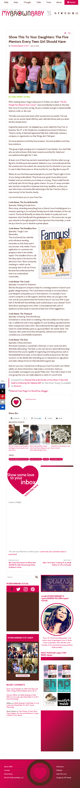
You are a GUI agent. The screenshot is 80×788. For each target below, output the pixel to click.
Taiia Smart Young (56, 459)
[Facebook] (2, 386)
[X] (2, 391)
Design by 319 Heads (63, 778)
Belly (6, 2)
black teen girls (35, 459)
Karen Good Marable (13, 689)
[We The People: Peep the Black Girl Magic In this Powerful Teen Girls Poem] (19, 444)
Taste (48, 2)
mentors (45, 459)
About (59, 2)
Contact (7, 770)
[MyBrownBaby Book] (50, 671)
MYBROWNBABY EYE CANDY (20, 637)
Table (38, 2)
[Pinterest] (2, 396)
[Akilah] (50, 685)
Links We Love (61, 774)
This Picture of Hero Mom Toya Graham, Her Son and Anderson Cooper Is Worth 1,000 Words (22, 713)
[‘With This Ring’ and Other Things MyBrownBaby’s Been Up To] (30, 650)
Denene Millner (12, 695)
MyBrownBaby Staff (20, 46)
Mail (27, 399)
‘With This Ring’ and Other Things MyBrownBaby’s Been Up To (22, 690)
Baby (16, 2)
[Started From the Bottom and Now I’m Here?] (61, 444)
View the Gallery (22, 676)
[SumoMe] (2, 407)
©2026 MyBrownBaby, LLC (14, 778)
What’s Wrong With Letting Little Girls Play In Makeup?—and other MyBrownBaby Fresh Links (40, 449)
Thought (27, 2)
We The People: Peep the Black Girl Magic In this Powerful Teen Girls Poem (19, 448)
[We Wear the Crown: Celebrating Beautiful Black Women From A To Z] (15, 650)
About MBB (8, 767)
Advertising (8, 774)
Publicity (59, 770)
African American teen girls (18, 459)
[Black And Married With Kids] (50, 699)
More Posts (32, 399)
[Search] (36, 577)
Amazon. (18, 386)
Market (72, 2)
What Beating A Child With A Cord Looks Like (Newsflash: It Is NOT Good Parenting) (22, 697)
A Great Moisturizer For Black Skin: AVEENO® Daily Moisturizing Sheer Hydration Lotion (22, 565)
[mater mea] (64, 699)
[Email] (2, 401)
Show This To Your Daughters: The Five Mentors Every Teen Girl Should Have (38, 39)
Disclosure (60, 767)
